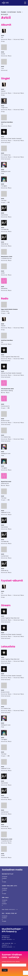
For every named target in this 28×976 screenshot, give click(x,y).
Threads (4, 881)
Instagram (4, 876)
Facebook (4, 878)
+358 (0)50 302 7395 (7, 943)
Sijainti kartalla (7, 939)
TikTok (4, 902)
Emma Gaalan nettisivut (8, 909)
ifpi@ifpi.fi (5, 945)
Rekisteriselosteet (7, 947)
